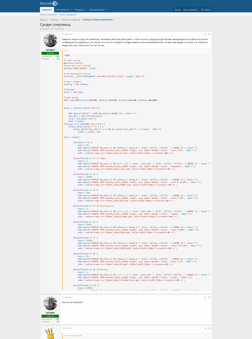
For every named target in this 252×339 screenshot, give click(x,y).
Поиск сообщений (67, 14)
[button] (71, 9)
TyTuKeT (45, 28)
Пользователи (97, 9)
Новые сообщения (48, 14)
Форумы (47, 9)
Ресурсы (79, 9)
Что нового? (62, 9)
